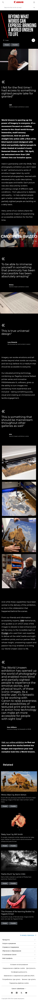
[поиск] (3, 2)
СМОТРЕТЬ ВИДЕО (19, 236)
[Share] (33, 40)
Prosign (4, 633)
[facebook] (12, 993)
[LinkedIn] (16, 993)
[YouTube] (26, 993)
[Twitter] (21, 993)
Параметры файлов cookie (19, 983)
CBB (22, 621)
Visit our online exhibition (12, 742)
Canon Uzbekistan (18, 988)
